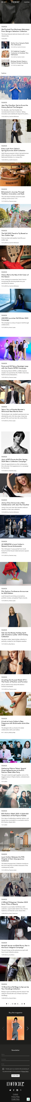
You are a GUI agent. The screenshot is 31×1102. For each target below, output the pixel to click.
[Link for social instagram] (17, 1090)
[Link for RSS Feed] (21, 1090)
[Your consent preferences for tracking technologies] (28, 1099)
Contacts (15, 1094)
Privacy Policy (25, 1071)
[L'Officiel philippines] (15, 2)
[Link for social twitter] (10, 1090)
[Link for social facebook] (14, 1090)
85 (22, 1004)
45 (15, 1004)
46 (17, 1004)
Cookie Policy (15, 1099)
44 (12, 1004)
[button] (28, 1028)
